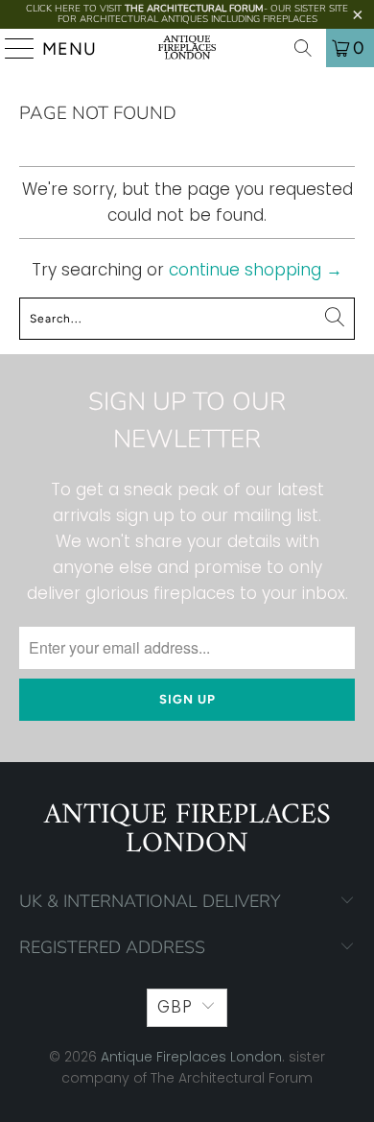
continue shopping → (255, 269)
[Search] (303, 48)
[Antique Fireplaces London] (187, 48)
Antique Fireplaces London (191, 1056)
